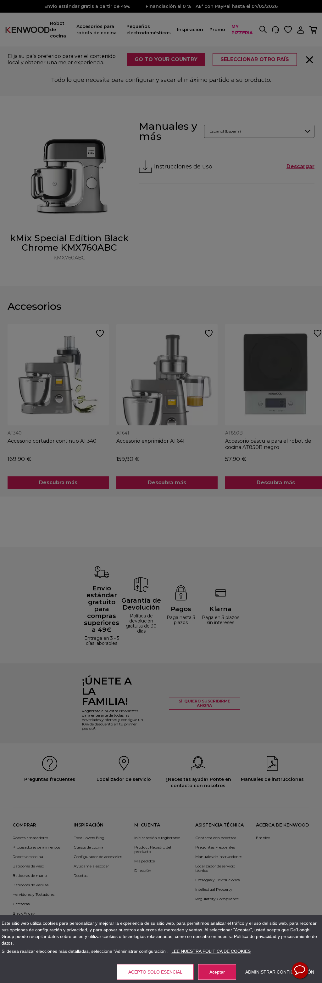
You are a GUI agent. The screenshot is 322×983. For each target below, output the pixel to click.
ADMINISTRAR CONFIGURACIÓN (279, 971)
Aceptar (217, 971)
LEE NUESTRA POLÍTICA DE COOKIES (211, 951)
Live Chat (300, 970)
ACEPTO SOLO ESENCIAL (155, 971)
